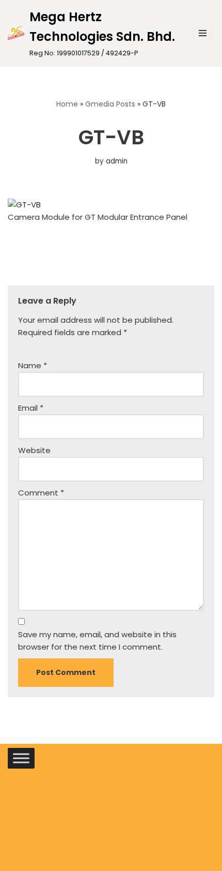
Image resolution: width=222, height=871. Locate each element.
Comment (41, 492)
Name (32, 365)
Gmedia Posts (110, 104)
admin (117, 161)
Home (67, 104)
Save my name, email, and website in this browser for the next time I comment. (97, 640)
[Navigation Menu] (202, 33)
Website (34, 450)
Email (30, 407)
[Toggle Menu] (21, 758)
